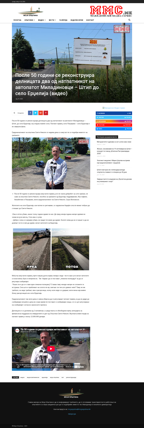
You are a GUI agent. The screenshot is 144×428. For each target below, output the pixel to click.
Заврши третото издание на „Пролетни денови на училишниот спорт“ (114, 180)
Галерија (63, 20)
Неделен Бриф (77, 20)
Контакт (90, 20)
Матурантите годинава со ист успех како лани (114, 142)
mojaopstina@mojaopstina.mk (79, 409)
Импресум (72, 414)
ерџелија (45, 377)
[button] (129, 20)
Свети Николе (27, 70)
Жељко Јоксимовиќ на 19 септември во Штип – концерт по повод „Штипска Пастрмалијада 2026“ (114, 151)
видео (22, 377)
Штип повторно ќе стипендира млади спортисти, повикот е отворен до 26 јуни (112, 171)
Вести (51, 20)
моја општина (54, 377)
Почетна (17, 20)
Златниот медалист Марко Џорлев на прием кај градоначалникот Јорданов (113, 162)
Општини (28, 20)
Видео (41, 20)
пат (63, 377)
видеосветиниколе (33, 377)
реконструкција (71, 377)
